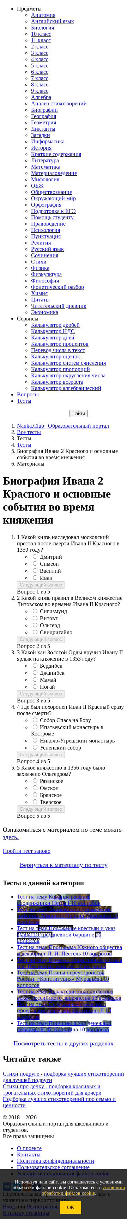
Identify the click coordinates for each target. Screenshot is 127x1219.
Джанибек (52, 673)
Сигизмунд (53, 611)
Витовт (49, 618)
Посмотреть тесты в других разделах (63, 1043)
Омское (49, 788)
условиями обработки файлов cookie (83, 1190)
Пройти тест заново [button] (26, 851)
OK (70, 1207)
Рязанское (51, 781)
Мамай (48, 680)
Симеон (49, 564)
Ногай (47, 687)
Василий (50, 571)
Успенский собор (60, 748)
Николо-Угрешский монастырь (77, 741)
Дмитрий (51, 557)
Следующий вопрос (41, 585)
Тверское (50, 802)
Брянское (51, 795)
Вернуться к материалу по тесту (64, 864)
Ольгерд (50, 625)
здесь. (11, 837)
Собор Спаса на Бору (65, 720)
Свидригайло (56, 632)
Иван (46, 578)
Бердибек (51, 666)
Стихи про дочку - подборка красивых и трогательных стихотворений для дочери (52, 1089)
